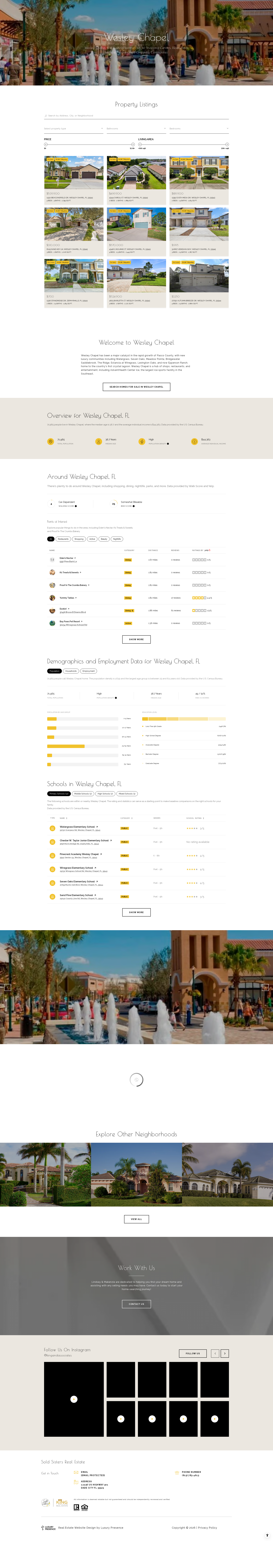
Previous (7, 987)
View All (136, 1219)
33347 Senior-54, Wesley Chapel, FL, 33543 (78, 858)
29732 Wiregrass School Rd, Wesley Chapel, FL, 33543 (83, 871)
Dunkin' (63, 609)
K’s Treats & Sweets (69, 572)
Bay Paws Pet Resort (70, 621)
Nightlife (118, 539)
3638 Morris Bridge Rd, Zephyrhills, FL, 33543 (79, 844)
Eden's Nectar (66, 558)
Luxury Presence (112, 1527)
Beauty (105, 539)
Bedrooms (175, 128)
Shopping (80, 539)
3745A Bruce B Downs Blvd (73, 612)
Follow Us (193, 1353)
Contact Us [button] (136, 1304)
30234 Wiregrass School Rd (73, 625)
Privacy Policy (207, 1527)
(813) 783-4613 (190, 1475)
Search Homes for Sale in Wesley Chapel (137, 387)
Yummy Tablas (67, 598)
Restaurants (64, 539)
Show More (136, 912)
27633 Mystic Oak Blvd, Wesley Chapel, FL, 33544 (81, 885)
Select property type (55, 128)
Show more (136, 639)
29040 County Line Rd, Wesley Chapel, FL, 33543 (81, 899)
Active (93, 539)
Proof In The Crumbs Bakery (73, 585)
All (52, 539)
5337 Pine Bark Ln (68, 561)
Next (265, 987)
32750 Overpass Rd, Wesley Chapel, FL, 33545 (80, 830)
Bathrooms (112, 128)
